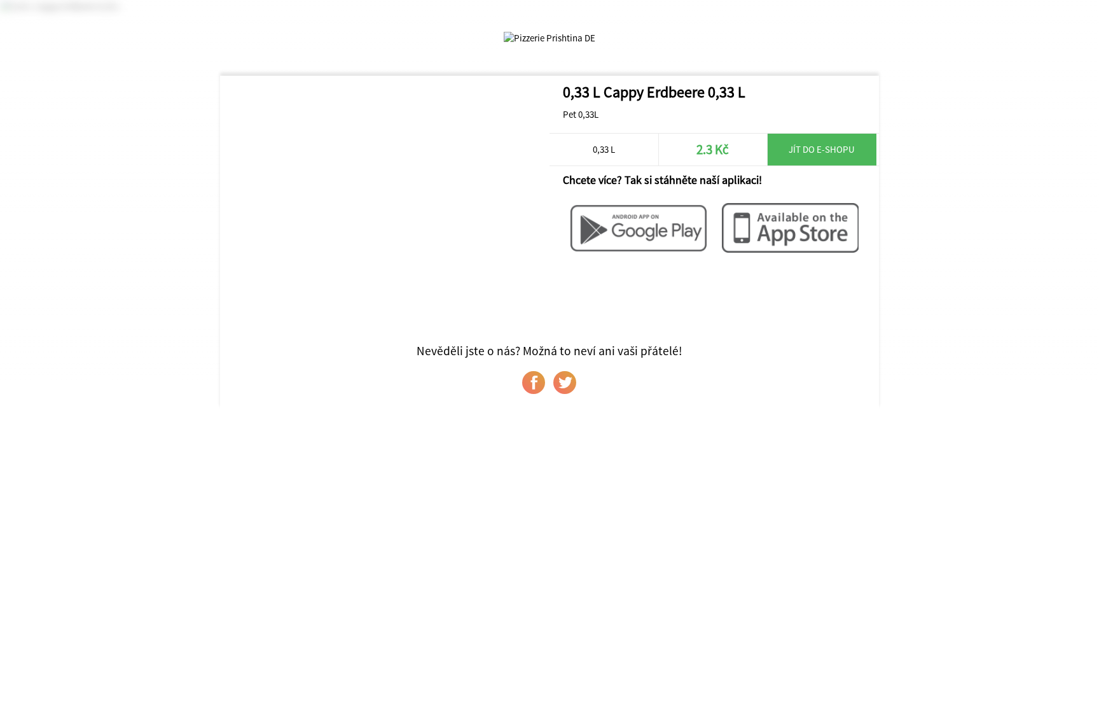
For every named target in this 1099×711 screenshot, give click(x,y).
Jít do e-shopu (822, 149)
